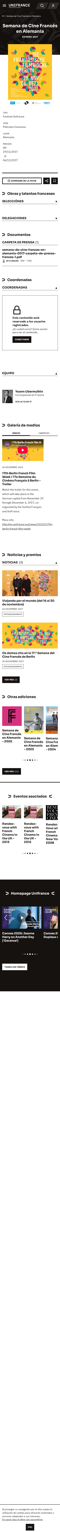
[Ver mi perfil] (53, 6)
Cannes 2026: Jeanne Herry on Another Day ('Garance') (18, 937)
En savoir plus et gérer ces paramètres (22, 1519)
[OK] (30, 1527)
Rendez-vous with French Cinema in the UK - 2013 (9, 833)
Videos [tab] (16, 433)
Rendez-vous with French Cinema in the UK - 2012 (31, 833)
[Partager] (46, 181)
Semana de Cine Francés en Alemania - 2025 (33, 743)
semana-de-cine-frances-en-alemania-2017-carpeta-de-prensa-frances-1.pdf (29, 253)
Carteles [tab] (44, 433)
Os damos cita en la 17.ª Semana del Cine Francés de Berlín (28, 655)
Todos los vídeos (15, 967)
